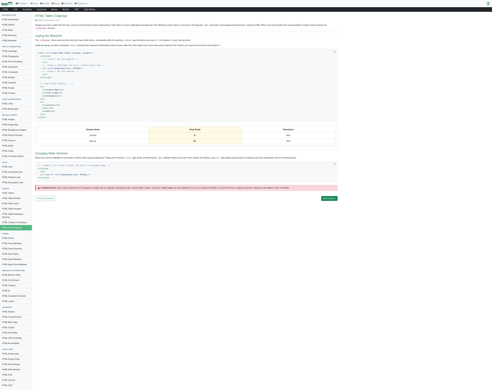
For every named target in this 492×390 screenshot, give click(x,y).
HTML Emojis (8, 88)
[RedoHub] (7, 3)
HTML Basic (7, 30)
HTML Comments (10, 72)
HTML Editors (8, 25)
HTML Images (8, 119)
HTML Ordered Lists (11, 177)
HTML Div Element (10, 280)
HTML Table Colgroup (12, 228)
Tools (35, 3)
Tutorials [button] (23, 3)
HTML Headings (9, 51)
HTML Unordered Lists (12, 172)
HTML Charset (8, 93)
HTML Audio (7, 146)
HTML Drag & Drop (10, 359)
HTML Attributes (9, 40)
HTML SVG (7, 385)
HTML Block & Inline (11, 275)
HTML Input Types (10, 254)
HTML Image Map (10, 125)
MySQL (66, 9)
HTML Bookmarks (10, 109)
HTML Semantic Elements (14, 296)
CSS (15, 9)
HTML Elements (9, 35)
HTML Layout (8, 301)
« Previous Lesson (45, 198)
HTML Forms (8, 238)
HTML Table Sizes (10, 203)
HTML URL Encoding (11, 338)
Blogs (56, 3)
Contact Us (82, 3)
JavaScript (41, 9)
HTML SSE (7, 375)
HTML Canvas (8, 380)
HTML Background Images (14, 130)
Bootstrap (27, 9)
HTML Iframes (8, 312)
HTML (5, 9)
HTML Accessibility (10, 343)
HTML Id (6, 291)
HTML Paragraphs (10, 56)
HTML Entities (8, 77)
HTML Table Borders (11, 198)
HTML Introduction (10, 19)
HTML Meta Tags (9, 322)
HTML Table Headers (11, 209)
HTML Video (7, 151)
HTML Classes (9, 285)
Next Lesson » (329, 198)
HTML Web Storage (11, 364)
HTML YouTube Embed (12, 156)
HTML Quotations (10, 67)
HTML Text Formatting (12, 62)
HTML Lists (7, 167)
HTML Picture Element (12, 135)
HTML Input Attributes (12, 259)
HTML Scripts (8, 327)
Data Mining (89, 9)
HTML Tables (8, 193)
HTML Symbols (9, 83)
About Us (68, 3)
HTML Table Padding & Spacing (12, 215)
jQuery (54, 9)
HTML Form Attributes (12, 243)
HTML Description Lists (12, 182)
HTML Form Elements (12, 249)
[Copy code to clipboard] (334, 51)
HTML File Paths (9, 333)
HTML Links (7, 104)
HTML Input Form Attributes (14, 264)
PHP (76, 9)
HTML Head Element (11, 317)
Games (46, 3)
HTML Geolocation (10, 354)
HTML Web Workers (11, 369)
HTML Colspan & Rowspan (14, 222)
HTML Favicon (8, 140)
